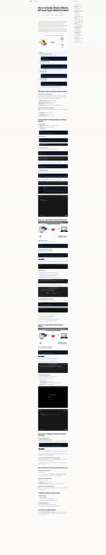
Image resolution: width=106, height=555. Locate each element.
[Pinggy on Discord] (76, 1)
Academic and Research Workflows (78, 37)
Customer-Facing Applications (79, 35)
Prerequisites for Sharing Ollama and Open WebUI (78, 11)
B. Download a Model (77, 14)
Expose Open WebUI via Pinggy (79, 24)
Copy (65, 57)
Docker (44, 72)
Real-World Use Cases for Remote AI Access (77, 32)
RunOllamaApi (52, 316)
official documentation (50, 455)
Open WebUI (65, 28)
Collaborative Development (78, 34)
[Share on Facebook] (54, 18)
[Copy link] (58, 18)
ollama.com (48, 55)
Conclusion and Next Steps (78, 42)
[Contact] (72, 1)
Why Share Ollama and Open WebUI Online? (78, 6)
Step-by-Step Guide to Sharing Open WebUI (78, 23)
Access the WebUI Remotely (78, 25)
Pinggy (43, 30)
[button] (67, 259)
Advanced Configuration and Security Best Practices (78, 27)
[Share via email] (56, 18)
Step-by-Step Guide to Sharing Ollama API (78, 17)
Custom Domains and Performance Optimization (78, 30)
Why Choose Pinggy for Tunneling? (78, 9)
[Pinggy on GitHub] (74, 1)
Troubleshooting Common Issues (78, 38)
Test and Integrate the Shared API (79, 21)
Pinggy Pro (41, 459)
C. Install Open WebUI (77, 15)
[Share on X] (50, 18)
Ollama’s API (59, 28)
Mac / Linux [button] (42, 259)
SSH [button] (39, 259)
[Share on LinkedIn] (52, 18)
